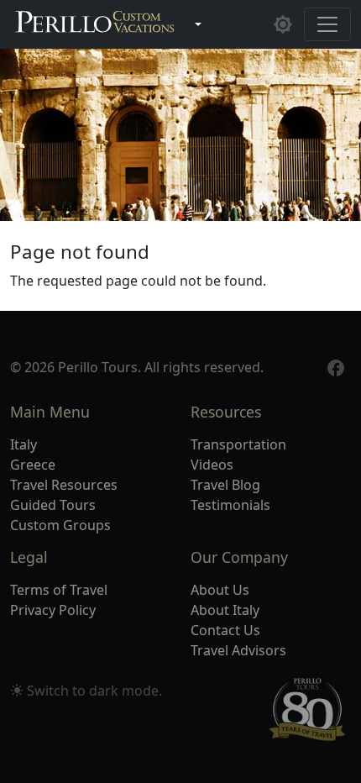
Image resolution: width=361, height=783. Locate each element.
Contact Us (225, 630)
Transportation (238, 444)
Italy (23, 444)
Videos (212, 464)
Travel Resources (64, 485)
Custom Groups (60, 525)
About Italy (225, 610)
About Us (220, 590)
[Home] (95, 24)
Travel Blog (225, 485)
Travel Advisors (238, 650)
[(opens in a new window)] (336, 366)
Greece (32, 464)
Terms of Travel (58, 590)
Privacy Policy (53, 610)
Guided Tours (53, 505)
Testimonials (230, 505)
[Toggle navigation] (327, 24)
